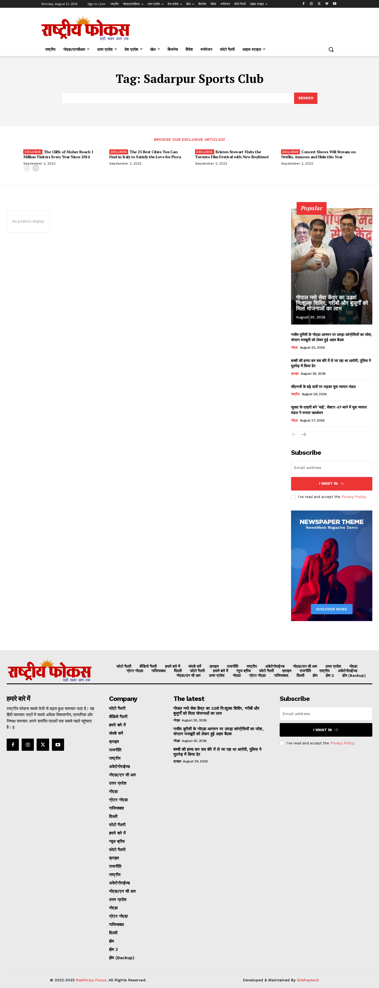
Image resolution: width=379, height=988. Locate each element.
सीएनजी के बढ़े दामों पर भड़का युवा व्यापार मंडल (323, 386)
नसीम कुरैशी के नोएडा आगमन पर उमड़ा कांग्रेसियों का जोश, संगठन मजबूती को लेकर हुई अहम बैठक (331, 337)
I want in (328, 483)
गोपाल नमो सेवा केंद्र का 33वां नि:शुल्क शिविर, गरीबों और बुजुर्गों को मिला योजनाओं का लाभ (332, 303)
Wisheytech (308, 980)
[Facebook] (303, 4)
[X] (319, 4)
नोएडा (294, 347)
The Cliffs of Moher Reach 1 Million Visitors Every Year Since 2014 (58, 154)
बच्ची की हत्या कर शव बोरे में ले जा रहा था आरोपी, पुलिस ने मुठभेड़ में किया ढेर (217, 752)
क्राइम (295, 374)
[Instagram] (311, 4)
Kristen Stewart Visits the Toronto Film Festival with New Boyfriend (231, 154)
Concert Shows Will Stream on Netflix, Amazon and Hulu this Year (318, 154)
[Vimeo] (327, 4)
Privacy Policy (353, 497)
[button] (331, 49)
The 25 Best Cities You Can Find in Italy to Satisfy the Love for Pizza (145, 154)
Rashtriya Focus (91, 980)
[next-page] (35, 168)
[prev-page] (26, 168)
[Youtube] (334, 4)
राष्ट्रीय (295, 394)
